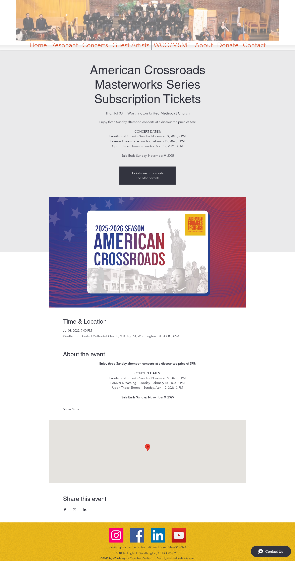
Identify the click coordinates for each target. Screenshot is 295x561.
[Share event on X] (75, 509)
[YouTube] (179, 535)
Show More (71, 409)
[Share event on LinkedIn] (84, 509)
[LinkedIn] (158, 535)
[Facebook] (137, 535)
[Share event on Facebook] (65, 509)
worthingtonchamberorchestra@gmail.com (137, 547)
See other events (148, 178)
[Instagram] (116, 535)
